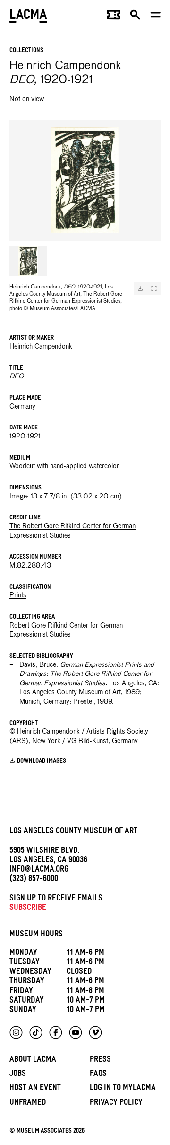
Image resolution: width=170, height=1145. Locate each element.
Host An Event (35, 1088)
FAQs (98, 1074)
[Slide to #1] (28, 261)
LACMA (28, 16)
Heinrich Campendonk (40, 346)
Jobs (17, 1074)
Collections (26, 50)
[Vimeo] (95, 1032)
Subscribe (27, 908)
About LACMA (32, 1060)
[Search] (135, 17)
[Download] (140, 288)
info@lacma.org (38, 870)
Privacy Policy (116, 1103)
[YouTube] (75, 1032)
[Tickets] (113, 17)
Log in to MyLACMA (123, 1088)
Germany (22, 406)
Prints (17, 595)
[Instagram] (16, 1032)
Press (100, 1060)
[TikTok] (35, 1032)
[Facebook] (55, 1032)
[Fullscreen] (154, 288)
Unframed (27, 1103)
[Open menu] (155, 17)
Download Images (41, 761)
